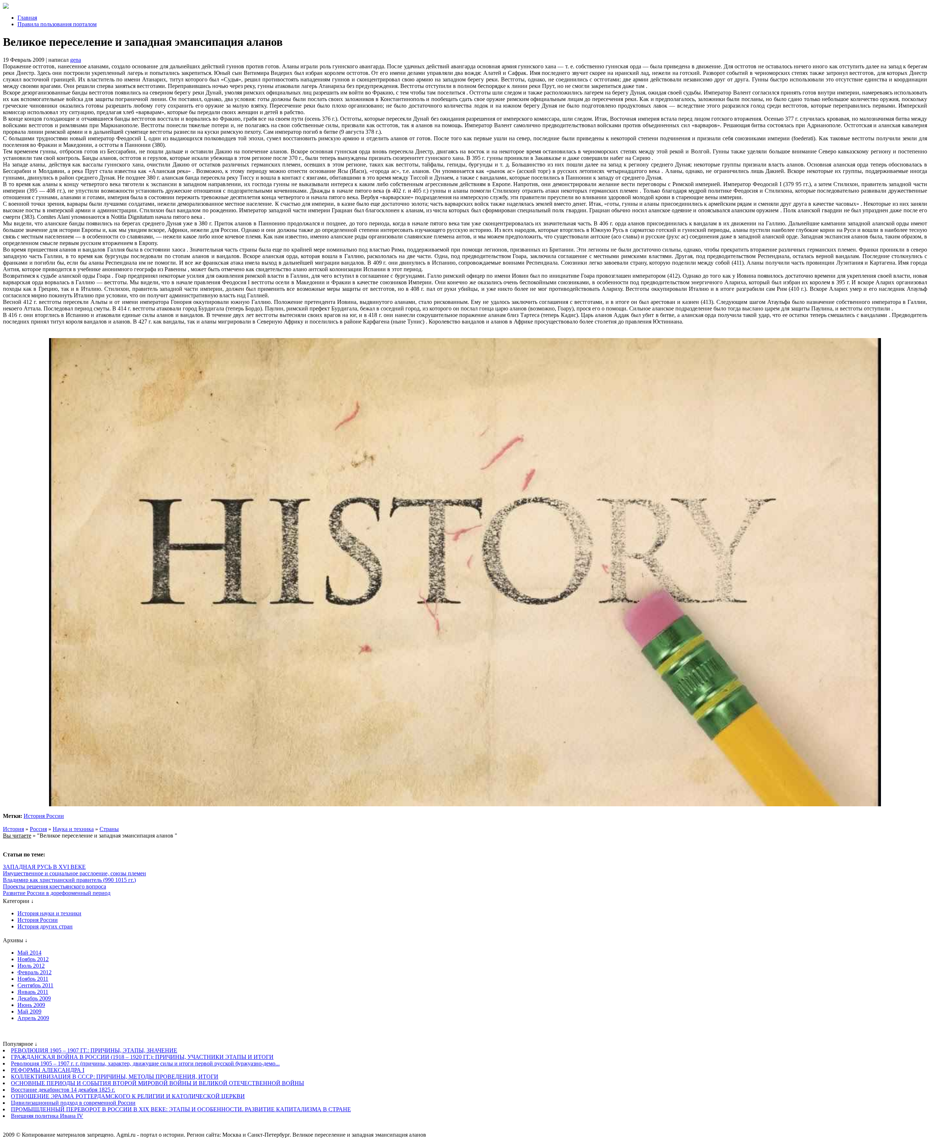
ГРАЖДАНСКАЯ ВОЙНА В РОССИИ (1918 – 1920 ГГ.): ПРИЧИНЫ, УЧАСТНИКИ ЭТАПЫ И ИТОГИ (142, 1057)
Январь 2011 (32, 992)
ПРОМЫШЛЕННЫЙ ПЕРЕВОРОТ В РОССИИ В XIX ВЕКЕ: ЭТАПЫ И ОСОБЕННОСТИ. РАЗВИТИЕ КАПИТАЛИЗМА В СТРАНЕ (181, 1109)
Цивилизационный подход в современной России (73, 1103)
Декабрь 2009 (34, 998)
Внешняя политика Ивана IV (47, 1116)
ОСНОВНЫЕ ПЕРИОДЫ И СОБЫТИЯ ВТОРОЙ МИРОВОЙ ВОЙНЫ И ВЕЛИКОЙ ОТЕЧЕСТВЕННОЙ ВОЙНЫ (157, 1083)
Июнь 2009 (31, 1005)
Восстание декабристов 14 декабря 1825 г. (63, 1090)
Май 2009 (29, 1011)
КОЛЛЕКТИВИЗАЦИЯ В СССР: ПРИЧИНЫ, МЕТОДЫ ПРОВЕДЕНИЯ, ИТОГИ (114, 1076)
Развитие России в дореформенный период (56, 893)
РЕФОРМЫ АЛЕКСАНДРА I (47, 1070)
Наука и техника (73, 829)
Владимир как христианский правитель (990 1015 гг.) (69, 880)
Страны (109, 829)
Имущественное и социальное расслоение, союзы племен (74, 873)
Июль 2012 (31, 966)
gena (75, 60)
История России (44, 816)
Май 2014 (29, 953)
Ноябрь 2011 (32, 979)
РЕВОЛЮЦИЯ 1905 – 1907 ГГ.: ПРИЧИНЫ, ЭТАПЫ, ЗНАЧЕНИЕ (94, 1050)
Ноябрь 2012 (33, 959)
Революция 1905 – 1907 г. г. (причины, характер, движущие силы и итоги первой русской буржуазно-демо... (145, 1063)
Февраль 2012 (34, 972)
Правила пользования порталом (57, 24)
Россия (38, 829)
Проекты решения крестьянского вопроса (54, 886)
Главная (27, 18)
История (13, 829)
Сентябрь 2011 (35, 985)
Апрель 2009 (33, 1018)
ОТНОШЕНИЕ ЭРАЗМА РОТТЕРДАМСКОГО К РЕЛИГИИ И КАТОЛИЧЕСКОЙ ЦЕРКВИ (128, 1096)
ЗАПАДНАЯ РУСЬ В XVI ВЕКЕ (44, 867)
